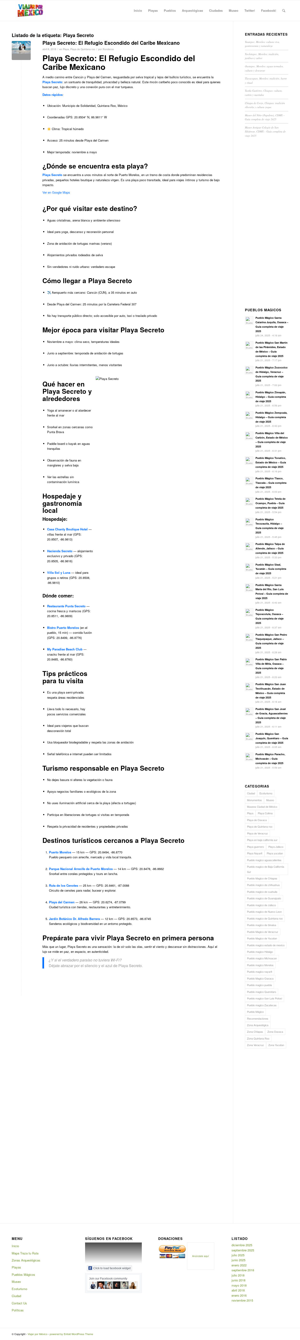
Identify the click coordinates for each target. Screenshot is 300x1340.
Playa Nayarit (254, 853)
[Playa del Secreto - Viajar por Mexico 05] (21, 50)
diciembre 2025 (242, 1245)
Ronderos (108, 49)
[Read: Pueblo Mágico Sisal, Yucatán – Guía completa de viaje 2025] (249, 567)
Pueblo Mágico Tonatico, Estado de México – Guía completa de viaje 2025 (270, 462)
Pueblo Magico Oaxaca (260, 978)
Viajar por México (37, 1334)
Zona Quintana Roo (258, 1038)
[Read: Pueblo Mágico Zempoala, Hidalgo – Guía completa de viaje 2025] (249, 415)
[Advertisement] (266, 224)
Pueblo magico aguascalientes (264, 860)
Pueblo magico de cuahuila (262, 891)
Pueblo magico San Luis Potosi (264, 998)
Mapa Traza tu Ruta (25, 1253)
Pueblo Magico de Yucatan (262, 938)
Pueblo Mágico (255, 1011)
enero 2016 (239, 1295)
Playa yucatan (275, 853)
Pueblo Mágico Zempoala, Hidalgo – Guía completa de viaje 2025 (271, 417)
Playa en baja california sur (262, 840)
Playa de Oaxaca (257, 820)
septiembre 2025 (243, 1250)
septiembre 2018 (243, 1270)
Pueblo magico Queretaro (261, 992)
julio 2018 (238, 1275)
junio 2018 (238, 1280)
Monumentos (254, 800)
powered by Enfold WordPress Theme (71, 1334)
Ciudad (251, 793)
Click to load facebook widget (112, 1268)
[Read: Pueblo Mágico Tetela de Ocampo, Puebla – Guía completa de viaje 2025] (249, 501)
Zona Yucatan (276, 1045)
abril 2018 (238, 1290)
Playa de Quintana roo (82, 49)
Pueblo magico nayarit (259, 971)
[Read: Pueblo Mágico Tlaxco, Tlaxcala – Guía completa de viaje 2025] (249, 481)
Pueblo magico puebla (259, 985)
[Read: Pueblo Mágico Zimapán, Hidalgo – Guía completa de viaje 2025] (249, 395)
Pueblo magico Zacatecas (262, 1005)
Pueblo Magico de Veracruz (262, 932)
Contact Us (19, 1303)
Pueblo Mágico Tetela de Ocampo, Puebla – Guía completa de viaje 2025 (270, 503)
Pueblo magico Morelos (260, 965)
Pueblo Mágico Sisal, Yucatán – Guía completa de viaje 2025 (270, 569)
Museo (270, 800)
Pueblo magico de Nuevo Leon (264, 911)
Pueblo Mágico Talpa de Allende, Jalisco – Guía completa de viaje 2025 (270, 548)
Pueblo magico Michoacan (262, 958)
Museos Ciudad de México (262, 806)
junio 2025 (238, 1260)
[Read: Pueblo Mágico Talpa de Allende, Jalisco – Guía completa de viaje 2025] (249, 546)
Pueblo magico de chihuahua (263, 885)
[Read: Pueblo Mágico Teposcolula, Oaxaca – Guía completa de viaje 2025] (249, 612)
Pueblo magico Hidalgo (260, 951)
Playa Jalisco (275, 846)
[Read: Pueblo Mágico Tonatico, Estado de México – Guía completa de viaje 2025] (249, 460)
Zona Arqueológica (257, 1025)
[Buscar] (283, 10)
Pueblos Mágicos (23, 1274)
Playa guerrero (255, 846)
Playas (16, 1267)
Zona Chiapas (255, 1031)
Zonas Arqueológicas (26, 1260)
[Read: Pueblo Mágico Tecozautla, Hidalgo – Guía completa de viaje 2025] (249, 522)
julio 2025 (238, 1255)
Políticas (18, 1310)
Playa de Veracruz (257, 833)
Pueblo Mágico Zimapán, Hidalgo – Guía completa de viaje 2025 (270, 396)
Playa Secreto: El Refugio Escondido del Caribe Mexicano (111, 42)
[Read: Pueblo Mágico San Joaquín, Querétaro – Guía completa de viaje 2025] (249, 736)
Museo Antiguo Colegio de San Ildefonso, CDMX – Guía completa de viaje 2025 (265, 131)
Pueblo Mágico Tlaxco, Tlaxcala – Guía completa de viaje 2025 (270, 483)
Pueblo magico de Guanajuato (264, 898)
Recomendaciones (257, 1018)
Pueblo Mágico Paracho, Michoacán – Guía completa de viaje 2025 (270, 758)
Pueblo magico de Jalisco (261, 905)
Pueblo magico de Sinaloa (261, 925)
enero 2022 (239, 1265)
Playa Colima (265, 813)
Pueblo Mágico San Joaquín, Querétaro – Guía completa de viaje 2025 (271, 738)
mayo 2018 (239, 1285)
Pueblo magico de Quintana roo (265, 918)
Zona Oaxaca (275, 1031)
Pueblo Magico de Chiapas (262, 878)
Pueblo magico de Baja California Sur (265, 869)
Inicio (15, 1246)
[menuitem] (138, 10)
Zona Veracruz (255, 1045)
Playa (66, 49)
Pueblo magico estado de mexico (266, 945)
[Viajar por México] (30, 10)
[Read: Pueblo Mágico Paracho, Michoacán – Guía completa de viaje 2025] (249, 757)
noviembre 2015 (242, 1300)
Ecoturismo (265, 793)
